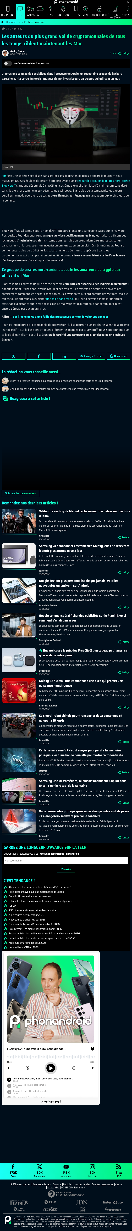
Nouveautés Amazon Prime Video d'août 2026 (34, 924)
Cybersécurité (100, 15)
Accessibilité (53, 1187)
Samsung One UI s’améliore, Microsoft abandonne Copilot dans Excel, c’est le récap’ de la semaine (82, 783)
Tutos (76, 15)
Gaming (30, 15)
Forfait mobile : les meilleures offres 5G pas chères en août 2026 (44, 933)
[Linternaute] (113, 1202)
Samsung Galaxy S (48, 705)
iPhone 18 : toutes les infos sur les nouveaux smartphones (40, 901)
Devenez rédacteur (41, 1184)
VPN (85, 15)
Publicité (67, 1184)
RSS (119, 1174)
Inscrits (92, 1174)
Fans (13, 1174)
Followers (39, 1174)
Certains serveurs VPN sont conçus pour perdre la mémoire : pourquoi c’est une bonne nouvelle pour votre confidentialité (81, 752)
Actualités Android (48, 605)
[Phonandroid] (7, 1220)
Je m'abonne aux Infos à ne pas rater (32, 63)
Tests (30, 22)
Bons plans (63, 15)
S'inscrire (66, 869)
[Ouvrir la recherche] (128, 2)
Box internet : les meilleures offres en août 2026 (35, 929)
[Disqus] (66, 447)
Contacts (57, 1184)
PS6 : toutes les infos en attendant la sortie (32, 910)
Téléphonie (8, 15)
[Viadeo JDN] (81, 1209)
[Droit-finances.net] (19, 1209)
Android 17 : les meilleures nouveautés (30, 896)
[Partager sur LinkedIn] (64, 356)
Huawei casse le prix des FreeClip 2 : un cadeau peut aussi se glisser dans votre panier (83, 653)
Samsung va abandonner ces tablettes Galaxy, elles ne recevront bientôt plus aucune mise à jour (84, 548)
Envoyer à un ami (93, 356)
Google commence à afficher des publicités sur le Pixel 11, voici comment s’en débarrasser (82, 618)
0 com (113, 53)
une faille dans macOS (60, 298)
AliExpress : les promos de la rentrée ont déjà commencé (40, 887)
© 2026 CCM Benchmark (73, 1187)
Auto (40, 15)
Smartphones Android (49, 640)
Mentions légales (82, 1184)
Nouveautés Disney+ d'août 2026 (27, 919)
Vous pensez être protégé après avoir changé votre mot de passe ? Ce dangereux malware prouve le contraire (84, 813)
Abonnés (66, 1174)
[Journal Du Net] (81, 1202)
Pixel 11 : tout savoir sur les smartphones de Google (36, 892)
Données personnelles (102, 1184)
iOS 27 (12, 905)
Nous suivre (120, 356)
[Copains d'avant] (50, 1209)
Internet (43, 771)
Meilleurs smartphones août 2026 (27, 943)
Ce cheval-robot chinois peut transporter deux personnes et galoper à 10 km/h (80, 718)
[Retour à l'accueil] (66, 2)
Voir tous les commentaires (20, 493)
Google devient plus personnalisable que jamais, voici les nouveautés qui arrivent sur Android (78, 583)
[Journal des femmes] (19, 1202)
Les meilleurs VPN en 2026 (23, 947)
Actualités (44, 536)
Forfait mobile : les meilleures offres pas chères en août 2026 (42, 938)
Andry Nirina (17, 51)
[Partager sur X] (13, 356)
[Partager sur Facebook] (39, 356)
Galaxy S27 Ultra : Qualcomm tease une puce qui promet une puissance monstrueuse (81, 683)
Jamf (5, 175)
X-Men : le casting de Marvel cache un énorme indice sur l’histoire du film (84, 513)
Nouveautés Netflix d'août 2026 (26, 915)
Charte (118, 1184)
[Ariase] (113, 1209)
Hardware (11, 22)
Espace (50, 15)
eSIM (114, 16)
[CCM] (50, 1202)
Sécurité (22, 22)
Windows (39, 22)
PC (20, 15)
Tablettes (43, 571)
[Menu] (3, 2)
